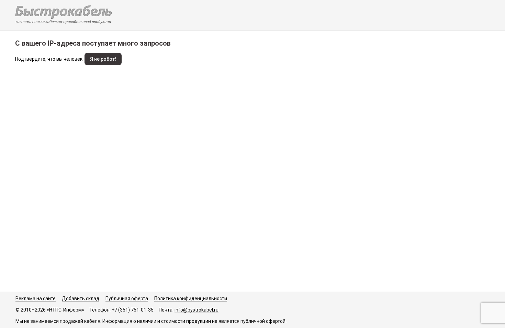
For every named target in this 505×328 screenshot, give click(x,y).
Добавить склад (80, 298)
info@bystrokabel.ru (196, 310)
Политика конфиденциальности (190, 298)
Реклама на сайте (35, 298)
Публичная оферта (126, 298)
